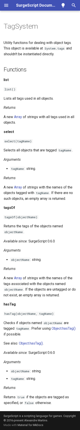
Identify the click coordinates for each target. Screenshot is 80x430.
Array (18, 117)
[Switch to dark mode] (63, 5)
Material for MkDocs (30, 425)
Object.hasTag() (64, 328)
